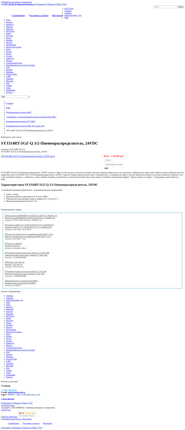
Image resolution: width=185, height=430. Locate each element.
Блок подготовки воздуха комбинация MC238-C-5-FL (28, 237)
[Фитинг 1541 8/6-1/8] (14, 262)
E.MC (8, 361)
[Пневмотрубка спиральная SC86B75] (21, 281)
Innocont (9, 314)
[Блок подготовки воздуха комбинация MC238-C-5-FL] (29, 234)
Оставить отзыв (8, 405)
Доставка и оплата (38, 15)
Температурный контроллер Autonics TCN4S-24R (26, 255)
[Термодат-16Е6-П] (13, 244)
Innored (9, 355)
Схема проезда (7, 399)
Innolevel (9, 309)
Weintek (9, 325)
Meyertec (9, 366)
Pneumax (9, 357)
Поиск (180, 7)
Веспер (9, 327)
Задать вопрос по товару (114, 164)
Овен (8, 334)
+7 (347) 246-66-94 (9, 4)
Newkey (9, 377)
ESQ (8, 352)
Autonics (9, 296)
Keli (7, 368)
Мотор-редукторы (14, 332)
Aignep (9, 370)
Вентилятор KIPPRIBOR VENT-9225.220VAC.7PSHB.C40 (30, 218)
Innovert (9, 307)
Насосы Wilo (11, 359)
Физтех (9, 345)
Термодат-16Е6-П (12, 246)
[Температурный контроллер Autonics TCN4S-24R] (27, 253)
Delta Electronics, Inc (14, 300)
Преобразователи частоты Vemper (20, 350)
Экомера (9, 364)
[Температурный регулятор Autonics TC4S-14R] (25, 271)
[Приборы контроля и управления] (16, 2)
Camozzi (9, 298)
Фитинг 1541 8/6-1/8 (13, 264)
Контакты (57, 15)
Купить (108, 160)
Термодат (10, 343)
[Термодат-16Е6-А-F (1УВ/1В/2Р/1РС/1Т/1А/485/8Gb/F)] (29, 225)
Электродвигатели (14, 348)
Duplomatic (10, 375)
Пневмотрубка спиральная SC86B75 (20, 283)
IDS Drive (10, 316)
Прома (9, 336)
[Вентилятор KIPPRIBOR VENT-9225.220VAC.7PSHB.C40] (31, 216)
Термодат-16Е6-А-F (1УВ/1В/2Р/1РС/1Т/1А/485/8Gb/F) (28, 227)
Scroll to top (6, 410)
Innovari (9, 311)
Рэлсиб (9, 341)
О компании (18, 15)
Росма (8, 339)
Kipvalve (9, 321)
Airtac (8, 373)
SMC (8, 302)
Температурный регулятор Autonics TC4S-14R (24, 274)
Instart (8, 318)
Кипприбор (11, 330)
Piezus (8, 323)
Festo (8, 305)
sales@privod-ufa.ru (16, 392)
